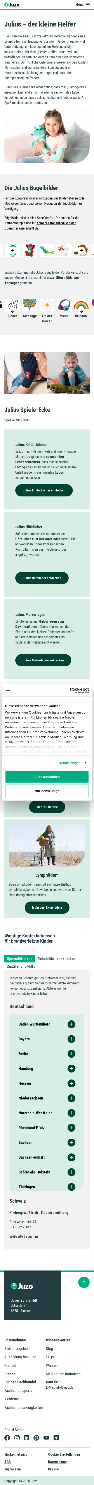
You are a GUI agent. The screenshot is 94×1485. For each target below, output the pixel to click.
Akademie (12, 1399)
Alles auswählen (47, 776)
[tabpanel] (47, 1109)
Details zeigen (69, 763)
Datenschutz (57, 1462)
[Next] (81, 251)
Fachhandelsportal (18, 1390)
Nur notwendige (47, 791)
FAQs (50, 1357)
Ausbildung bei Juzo (20, 1357)
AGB (7, 1462)
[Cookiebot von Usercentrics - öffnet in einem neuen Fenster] (70, 690)
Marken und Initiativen (63, 1374)
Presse (10, 1374)
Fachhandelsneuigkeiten (23, 1407)
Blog (49, 1348)
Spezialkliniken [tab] (19, 958)
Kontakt (10, 1365)
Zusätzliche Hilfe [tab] (21, 966)
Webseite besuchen (24, 1236)
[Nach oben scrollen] (84, 1282)
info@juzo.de (64, 1387)
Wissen (52, 1365)
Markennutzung (16, 1454)
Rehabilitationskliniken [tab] (57, 958)
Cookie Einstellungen (64, 1454)
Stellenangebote (17, 1348)
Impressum (12, 1469)
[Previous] (13, 251)
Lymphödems (14, 41)
